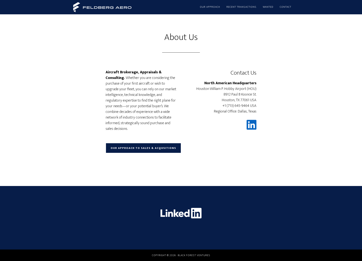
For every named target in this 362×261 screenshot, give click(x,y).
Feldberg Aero (102, 7)
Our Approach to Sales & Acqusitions (143, 148)
